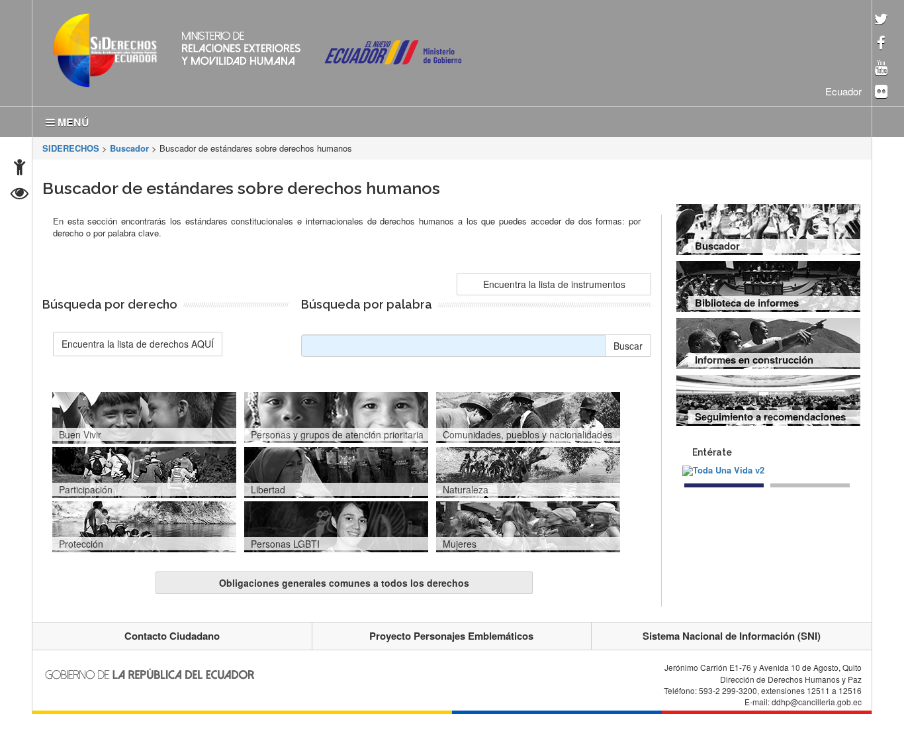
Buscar (628, 343)
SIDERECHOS (70, 145)
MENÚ (72, 119)
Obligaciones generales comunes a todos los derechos (344, 580)
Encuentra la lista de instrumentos (554, 281)
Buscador (129, 145)
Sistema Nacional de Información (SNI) (732, 633)
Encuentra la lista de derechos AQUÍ (138, 341)
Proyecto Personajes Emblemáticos (451, 633)
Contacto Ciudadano (172, 633)
